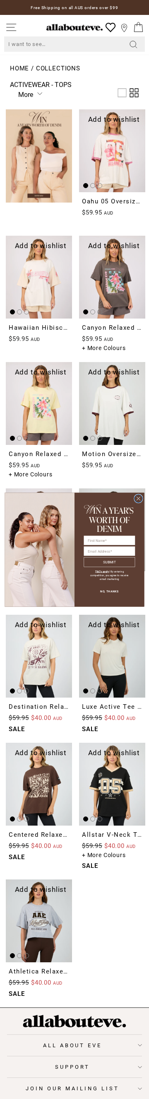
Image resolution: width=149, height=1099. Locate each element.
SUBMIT (109, 561)
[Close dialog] (139, 498)
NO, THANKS (109, 591)
